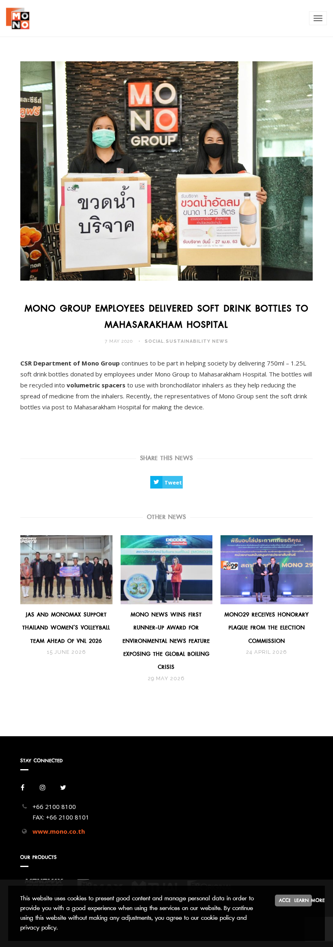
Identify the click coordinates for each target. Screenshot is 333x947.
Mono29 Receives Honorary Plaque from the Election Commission (267, 628)
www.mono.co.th (58, 831)
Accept (287, 900)
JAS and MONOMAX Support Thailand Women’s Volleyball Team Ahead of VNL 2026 (66, 628)
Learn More (303, 900)
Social (154, 341)
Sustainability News (197, 341)
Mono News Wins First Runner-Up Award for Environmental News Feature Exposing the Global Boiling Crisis (166, 641)
